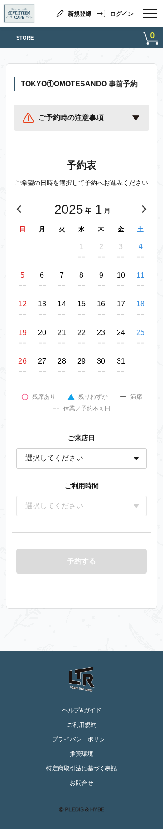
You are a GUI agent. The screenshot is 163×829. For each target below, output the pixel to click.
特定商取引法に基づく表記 (81, 768)
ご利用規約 (81, 724)
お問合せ (81, 782)
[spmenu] (149, 13)
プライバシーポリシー (81, 739)
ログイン (122, 13)
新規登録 (79, 13)
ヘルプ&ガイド (81, 710)
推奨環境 (81, 753)
